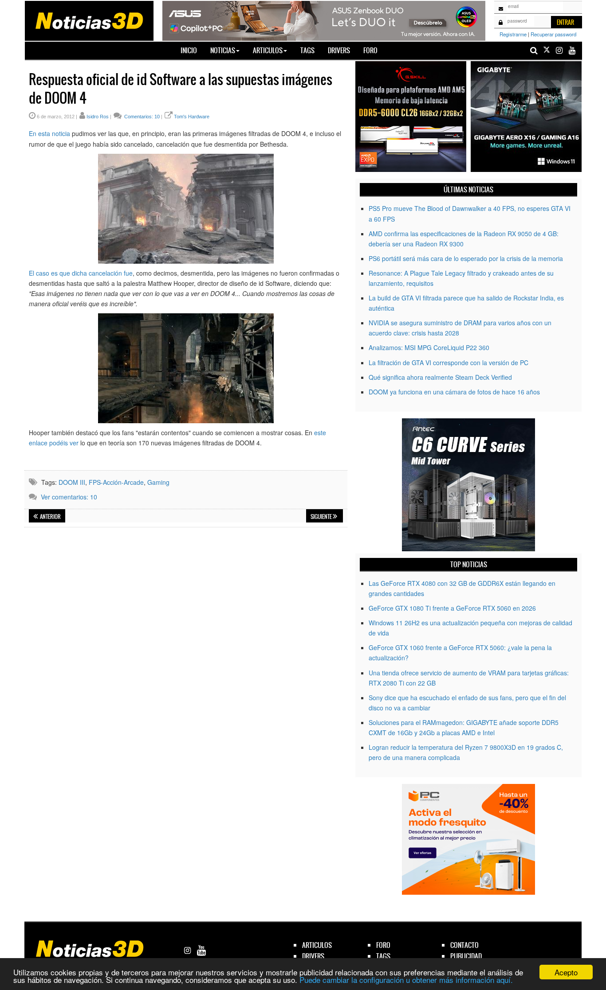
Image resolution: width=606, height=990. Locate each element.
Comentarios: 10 (141, 116)
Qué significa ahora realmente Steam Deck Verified (440, 377)
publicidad (466, 956)
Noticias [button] (222, 50)
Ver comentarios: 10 (69, 496)
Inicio (192, 50)
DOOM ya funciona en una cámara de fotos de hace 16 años (454, 391)
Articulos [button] (268, 50)
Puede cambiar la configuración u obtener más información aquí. (406, 979)
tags (383, 956)
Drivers (339, 50)
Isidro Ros (98, 116)
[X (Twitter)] (546, 50)
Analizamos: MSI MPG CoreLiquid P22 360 (429, 347)
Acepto (566, 972)
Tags (307, 50)
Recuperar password (553, 34)
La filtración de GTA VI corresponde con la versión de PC (448, 362)
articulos (317, 945)
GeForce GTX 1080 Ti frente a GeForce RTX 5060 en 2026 (452, 608)
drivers (313, 956)
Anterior (50, 517)
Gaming (158, 482)
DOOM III (72, 482)
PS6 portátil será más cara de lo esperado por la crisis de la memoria (466, 258)
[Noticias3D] (88, 20)
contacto (464, 945)
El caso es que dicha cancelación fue (81, 273)
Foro (370, 50)
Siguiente (322, 517)
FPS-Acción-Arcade (116, 482)
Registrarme (513, 34)
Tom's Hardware (191, 116)
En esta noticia (49, 133)
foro (383, 945)
